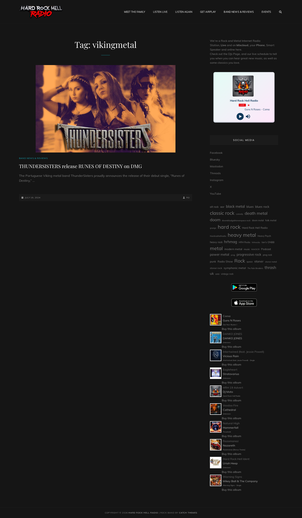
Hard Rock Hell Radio (255, 227)
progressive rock (249, 254)
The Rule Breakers (255, 268)
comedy (239, 214)
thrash (270, 267)
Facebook (216, 152)
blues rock (262, 206)
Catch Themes (188, 512)
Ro (188, 197)
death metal (256, 213)
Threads (215, 173)
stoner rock (216, 268)
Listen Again (183, 11)
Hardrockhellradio (218, 236)
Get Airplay (208, 11)
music (247, 249)
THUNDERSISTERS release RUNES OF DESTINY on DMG (80, 166)
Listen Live (160, 11)
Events (266, 11)
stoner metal (271, 261)
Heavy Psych (264, 236)
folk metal (270, 220)
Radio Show (225, 261)
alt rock (214, 206)
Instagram (216, 180)
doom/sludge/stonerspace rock (236, 220)
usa (217, 273)
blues (250, 206)
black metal (235, 206)
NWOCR (255, 249)
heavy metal (242, 235)
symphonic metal (235, 268)
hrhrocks (256, 242)
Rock (239, 261)
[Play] (240, 116)
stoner (259, 261)
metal (216, 248)
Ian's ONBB (268, 242)
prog (233, 255)
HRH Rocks (244, 242)
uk (212, 273)
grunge (213, 228)
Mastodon (216, 166)
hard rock (229, 227)
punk (213, 261)
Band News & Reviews (239, 11)
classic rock (222, 213)
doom (215, 219)
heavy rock (216, 242)
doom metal (258, 220)
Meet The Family (134, 11)
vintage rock (227, 273)
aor (222, 206)
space (250, 261)
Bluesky (215, 159)
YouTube (215, 193)
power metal (219, 254)
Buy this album (231, 329)
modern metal (233, 249)
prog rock (267, 255)
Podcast (266, 249)
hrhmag (230, 241)
